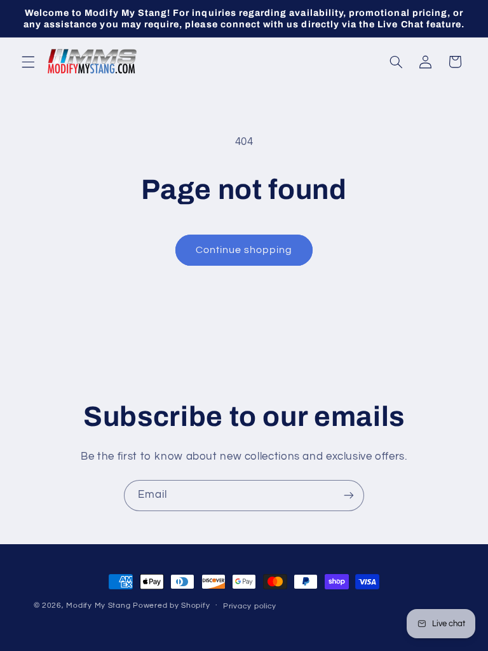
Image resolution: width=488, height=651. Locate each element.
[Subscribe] (348, 495)
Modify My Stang (98, 605)
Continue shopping (244, 250)
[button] (28, 61)
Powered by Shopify (171, 605)
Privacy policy (249, 606)
